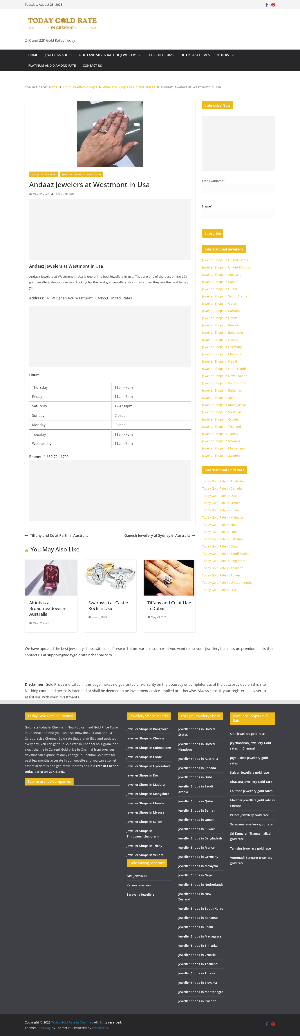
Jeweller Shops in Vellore (145, 855)
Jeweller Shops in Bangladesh (224, 332)
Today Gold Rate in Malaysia (223, 517)
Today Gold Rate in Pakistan (222, 539)
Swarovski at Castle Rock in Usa (108, 605)
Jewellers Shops (58, 55)
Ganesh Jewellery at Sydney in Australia (157, 535)
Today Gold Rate (64, 194)
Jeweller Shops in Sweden (221, 455)
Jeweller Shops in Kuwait (220, 325)
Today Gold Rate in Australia (223, 481)
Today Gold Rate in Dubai (220, 496)
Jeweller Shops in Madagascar (224, 405)
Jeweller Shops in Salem (144, 821)
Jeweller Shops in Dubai (219, 289)
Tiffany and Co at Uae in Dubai (169, 605)
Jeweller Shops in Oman (219, 318)
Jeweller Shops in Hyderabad (148, 766)
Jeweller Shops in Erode (144, 757)
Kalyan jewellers (139, 885)
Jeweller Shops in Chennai (146, 738)
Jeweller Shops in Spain (219, 397)
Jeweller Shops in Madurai (146, 784)
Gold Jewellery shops (43, 174)
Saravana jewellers (140, 894)
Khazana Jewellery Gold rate (251, 782)
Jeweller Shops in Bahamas (222, 390)
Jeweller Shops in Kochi (144, 775)
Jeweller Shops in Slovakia (221, 441)
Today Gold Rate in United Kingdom (228, 582)
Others (223, 55)
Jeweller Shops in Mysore (145, 812)
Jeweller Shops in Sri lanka (221, 412)
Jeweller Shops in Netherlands (224, 369)
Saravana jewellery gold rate (251, 824)
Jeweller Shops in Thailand (221, 426)
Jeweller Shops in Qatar (219, 303)
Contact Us (92, 65)
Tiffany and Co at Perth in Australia (59, 535)
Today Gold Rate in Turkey (221, 575)
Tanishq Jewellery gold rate (250, 848)
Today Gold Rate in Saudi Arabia (225, 553)
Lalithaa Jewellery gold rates (251, 791)
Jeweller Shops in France (220, 340)
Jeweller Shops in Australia (221, 274)
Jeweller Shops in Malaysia (221, 354)
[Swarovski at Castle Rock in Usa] (110, 562)
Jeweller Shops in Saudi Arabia (224, 296)
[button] (139, 55)
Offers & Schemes (195, 55)
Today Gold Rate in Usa (219, 590)
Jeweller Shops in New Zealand (225, 376)
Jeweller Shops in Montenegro (224, 448)
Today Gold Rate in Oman (221, 532)
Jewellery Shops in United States (81, 174)
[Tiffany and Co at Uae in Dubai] (169, 562)
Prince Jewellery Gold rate (249, 815)
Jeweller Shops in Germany (222, 347)
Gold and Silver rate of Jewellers (108, 55)
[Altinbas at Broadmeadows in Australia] (51, 562)
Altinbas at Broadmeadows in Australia (47, 608)
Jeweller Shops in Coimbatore (149, 748)
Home (33, 55)
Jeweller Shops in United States (225, 260)
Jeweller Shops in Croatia (220, 419)
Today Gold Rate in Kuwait (221, 510)
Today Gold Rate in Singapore (224, 561)
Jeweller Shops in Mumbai (146, 803)
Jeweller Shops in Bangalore (147, 729)
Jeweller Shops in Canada (220, 282)
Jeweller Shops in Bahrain (221, 311)
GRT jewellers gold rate (247, 734)
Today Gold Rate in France (221, 503)
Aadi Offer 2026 (160, 55)
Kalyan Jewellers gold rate (249, 772)
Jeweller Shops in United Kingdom (227, 267)
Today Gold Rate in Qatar (220, 546)
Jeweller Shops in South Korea (224, 383)
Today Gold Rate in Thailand (223, 568)
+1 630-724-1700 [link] (55, 456)
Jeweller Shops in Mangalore (148, 794)
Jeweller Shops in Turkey (220, 434)
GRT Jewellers (137, 876)
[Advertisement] (110, 229)
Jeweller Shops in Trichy (144, 846)
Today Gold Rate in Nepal (220, 524)
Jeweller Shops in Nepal (219, 361)
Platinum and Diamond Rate (52, 65)
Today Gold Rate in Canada (222, 488)
